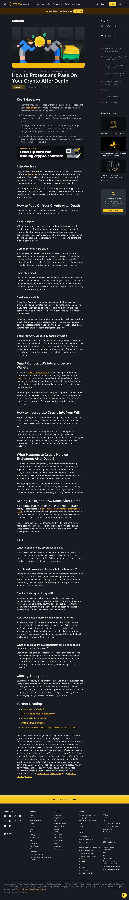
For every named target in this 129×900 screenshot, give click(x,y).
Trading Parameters (109, 861)
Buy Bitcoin (82, 859)
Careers (32, 818)
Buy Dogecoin (83, 867)
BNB (104, 820)
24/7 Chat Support (109, 842)
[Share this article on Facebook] (108, 26)
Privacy (32, 835)
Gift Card (57, 832)
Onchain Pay (83, 826)
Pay (55, 820)
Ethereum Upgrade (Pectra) (88, 856)
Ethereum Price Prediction (87, 853)
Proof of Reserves (109, 832)
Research (57, 846)
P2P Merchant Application (87, 815)
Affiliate (105, 815)
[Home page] (15, 4)
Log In (103, 4)
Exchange (57, 815)
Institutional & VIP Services (87, 820)
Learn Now (78, 11)
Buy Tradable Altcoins (86, 873)
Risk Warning (34, 846)
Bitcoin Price (83, 842)
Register (112, 4)
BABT (56, 843)
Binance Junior (59, 826)
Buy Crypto (58, 818)
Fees (104, 852)
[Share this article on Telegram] (115, 26)
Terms (32, 832)
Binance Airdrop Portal (110, 864)
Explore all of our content (63, 799)
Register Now (113, 210)
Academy (57, 829)
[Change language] (119, 4)
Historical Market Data (110, 826)
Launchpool (58, 835)
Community (34, 843)
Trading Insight (108, 829)
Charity (56, 849)
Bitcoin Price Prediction (86, 850)
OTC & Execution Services (111, 823)
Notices (32, 849)
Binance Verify (107, 858)
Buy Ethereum (83, 870)
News (32, 823)
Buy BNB (82, 862)
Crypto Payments (60, 823)
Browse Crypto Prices (86, 839)
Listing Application (85, 818)
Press (32, 826)
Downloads (33, 852)
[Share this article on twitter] (102, 26)
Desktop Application (36, 854)
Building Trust (34, 837)
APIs (104, 855)
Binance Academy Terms (40, 889)
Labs (80, 823)
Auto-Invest (58, 837)
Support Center (108, 845)
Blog (31, 840)
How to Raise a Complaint (111, 869)
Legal (32, 829)
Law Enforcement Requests (112, 866)
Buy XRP (81, 864)
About (32, 815)
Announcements (35, 820)
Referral (105, 818)
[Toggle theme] (124, 4)
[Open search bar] (97, 4)
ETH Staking (58, 840)
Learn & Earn (83, 836)
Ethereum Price (84, 845)
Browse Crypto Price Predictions (89, 847)
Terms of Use (19, 889)
